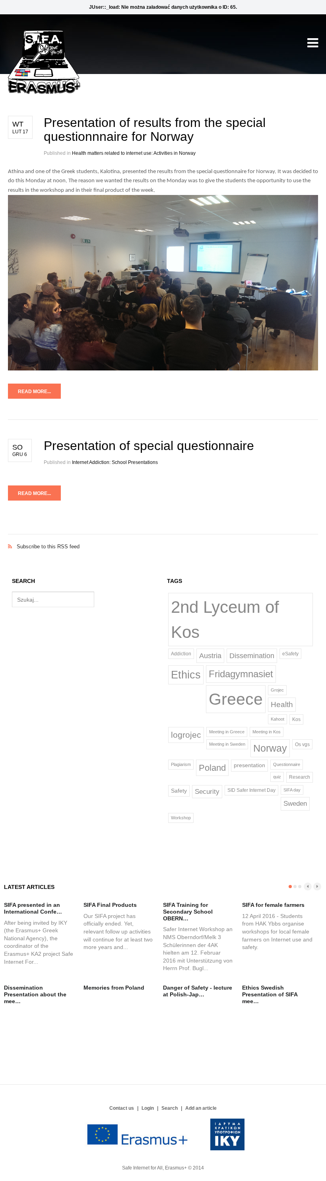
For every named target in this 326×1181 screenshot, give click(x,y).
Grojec (277, 690)
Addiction (181, 653)
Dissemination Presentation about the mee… (35, 994)
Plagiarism (181, 764)
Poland (212, 768)
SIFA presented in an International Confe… (33, 908)
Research (299, 777)
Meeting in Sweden (227, 744)
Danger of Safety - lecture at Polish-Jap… (197, 991)
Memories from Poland (113, 987)
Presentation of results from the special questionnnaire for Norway (155, 129)
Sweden (295, 803)
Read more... (34, 391)
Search (169, 1108)
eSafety (290, 653)
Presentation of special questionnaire (149, 445)
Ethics (186, 675)
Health (282, 704)
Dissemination (251, 655)
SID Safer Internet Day (251, 790)
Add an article (201, 1108)
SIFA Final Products (110, 905)
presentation (249, 765)
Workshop (181, 817)
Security (207, 791)
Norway (270, 748)
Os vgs (302, 744)
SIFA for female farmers (273, 905)
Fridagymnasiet (241, 673)
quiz (277, 776)
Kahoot (277, 719)
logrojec (186, 735)
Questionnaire (286, 764)
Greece (236, 699)
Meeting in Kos (266, 731)
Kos (296, 719)
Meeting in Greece (226, 731)
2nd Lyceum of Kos (225, 619)
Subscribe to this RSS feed (163, 538)
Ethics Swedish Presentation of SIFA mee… (269, 994)
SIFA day (292, 789)
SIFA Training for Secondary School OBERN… (188, 912)
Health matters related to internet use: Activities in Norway (134, 153)
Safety (179, 790)
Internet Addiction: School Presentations (115, 462)
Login (148, 1108)
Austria (210, 655)
